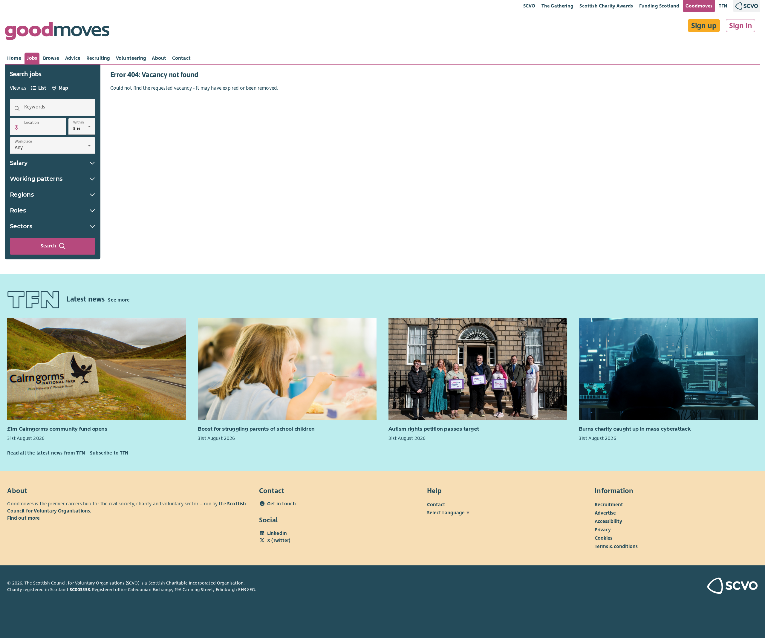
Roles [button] (18, 210)
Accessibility (608, 521)
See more (118, 300)
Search (48, 246)
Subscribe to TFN (109, 453)
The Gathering (557, 6)
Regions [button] (22, 194)
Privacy (603, 530)
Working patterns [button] (36, 178)
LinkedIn (277, 533)
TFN (723, 6)
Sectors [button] (21, 226)
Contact (436, 505)
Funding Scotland (659, 6)
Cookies (603, 538)
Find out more (23, 518)
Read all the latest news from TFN (46, 453)
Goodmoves (699, 6)
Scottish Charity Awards (606, 6)
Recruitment (609, 505)
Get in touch (281, 504)
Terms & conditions (616, 547)
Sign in (740, 25)
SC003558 (80, 589)
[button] (16, 127)
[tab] (14, 58)
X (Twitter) (278, 541)
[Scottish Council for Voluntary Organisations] (697, 586)
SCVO (529, 6)
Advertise (605, 513)
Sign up (704, 25)
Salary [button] (18, 162)
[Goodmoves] (57, 32)
